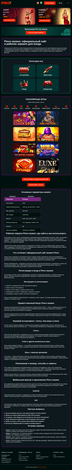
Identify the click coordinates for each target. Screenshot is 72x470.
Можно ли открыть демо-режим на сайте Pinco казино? (23, 415)
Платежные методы (23, 460)
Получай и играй (44, 20)
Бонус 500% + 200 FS (36, 185)
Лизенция (38, 455)
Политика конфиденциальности (6, 458)
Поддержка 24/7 (39, 458)
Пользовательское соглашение (5, 456)
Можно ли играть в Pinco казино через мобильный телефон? (25, 421)
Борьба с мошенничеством (42, 456)
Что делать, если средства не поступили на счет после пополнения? (27, 417)
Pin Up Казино (42, 467)
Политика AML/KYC (5, 462)
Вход (60, 3)
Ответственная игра (6, 460)
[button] (69, 464)
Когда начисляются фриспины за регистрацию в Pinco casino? (25, 419)
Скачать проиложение (24, 456)
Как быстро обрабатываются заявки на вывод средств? (23, 423)
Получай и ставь (9, 20)
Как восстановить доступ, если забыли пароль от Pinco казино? (26, 413)
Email (54, 455)
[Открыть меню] (68, 3)
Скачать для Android (36, 32)
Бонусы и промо (22, 458)
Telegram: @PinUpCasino (59, 456)
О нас (20, 455)
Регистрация (50, 3)
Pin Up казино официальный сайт (36, 179)
